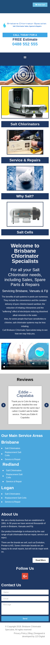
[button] (25, 57)
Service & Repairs (25, 160)
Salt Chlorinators (25, 124)
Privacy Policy (20, 633)
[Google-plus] (25, 576)
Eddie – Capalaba (25, 394)
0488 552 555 (25, 44)
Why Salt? (25, 196)
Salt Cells (25, 232)
